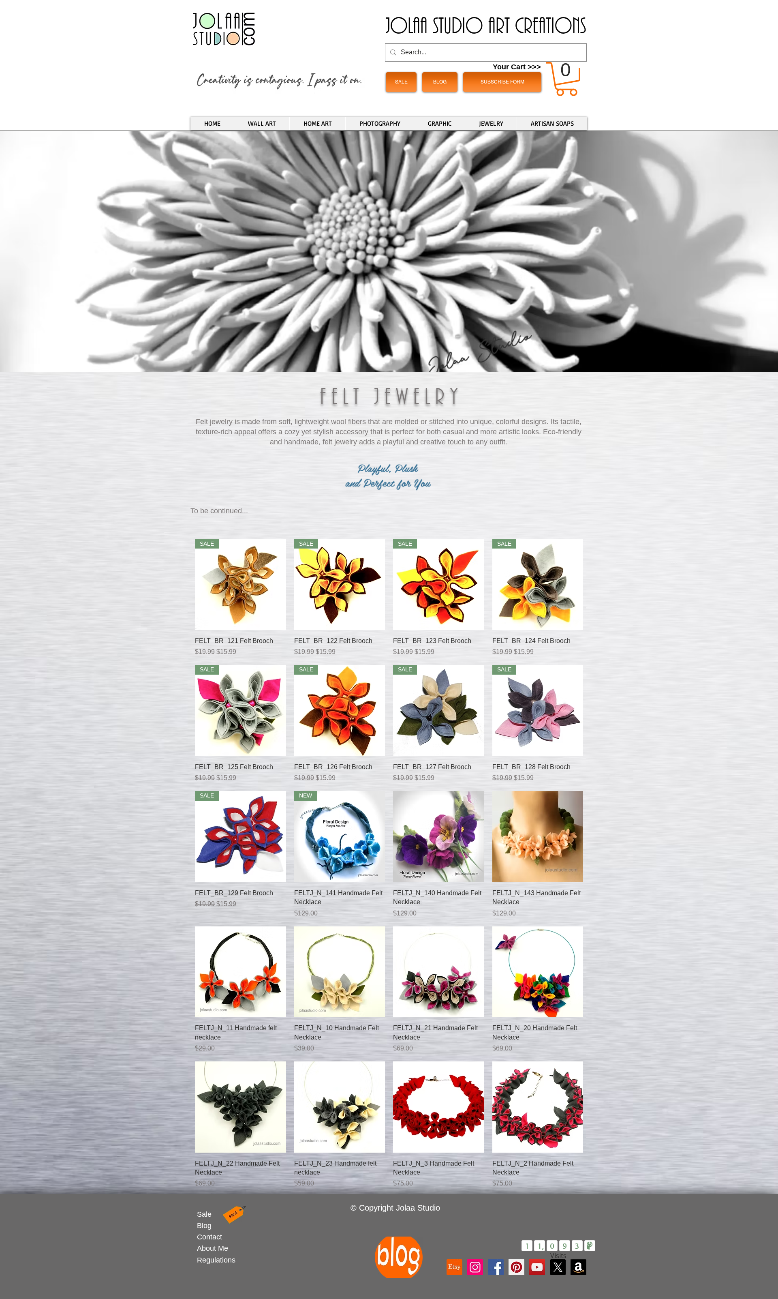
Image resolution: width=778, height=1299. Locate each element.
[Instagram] (475, 1267)
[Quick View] (438, 836)
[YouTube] (537, 1267)
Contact (209, 1237)
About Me (212, 1248)
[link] (566, 79)
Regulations (216, 1260)
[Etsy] (454, 1267)
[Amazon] (578, 1267)
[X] (558, 1267)
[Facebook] (496, 1267)
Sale (204, 1214)
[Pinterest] (516, 1267)
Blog (204, 1226)
